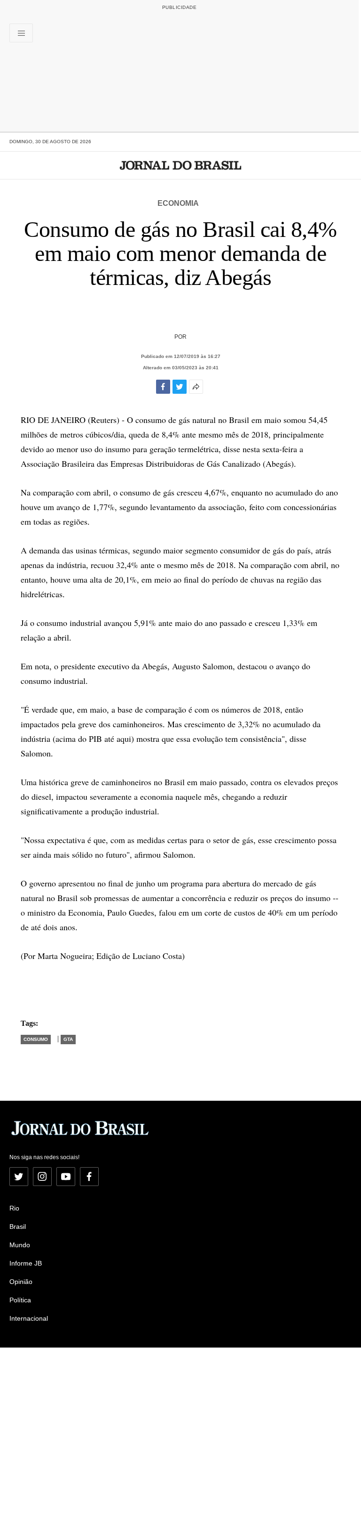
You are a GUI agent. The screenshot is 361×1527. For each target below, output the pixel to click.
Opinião (20, 1281)
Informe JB (25, 1263)
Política (20, 1300)
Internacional (28, 1318)
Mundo (19, 1245)
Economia (178, 203)
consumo (36, 1039)
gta (68, 1039)
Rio (14, 1208)
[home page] (180, 165)
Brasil (17, 1226)
